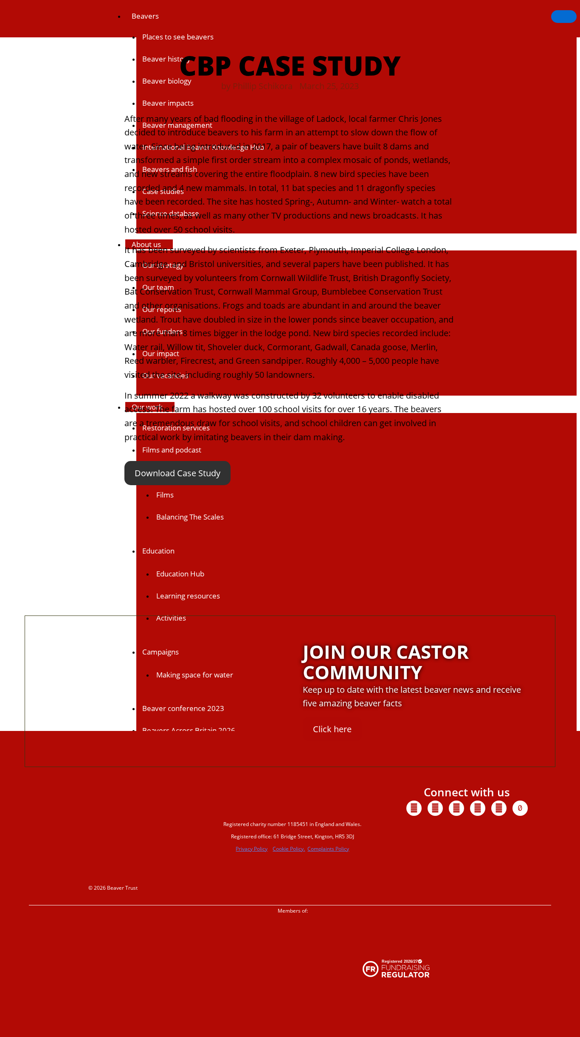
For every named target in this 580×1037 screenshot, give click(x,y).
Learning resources (188, 596)
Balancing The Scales (190, 517)
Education (158, 551)
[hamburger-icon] (564, 16)
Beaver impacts (168, 103)
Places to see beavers (178, 37)
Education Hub (180, 574)
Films (165, 495)
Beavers (145, 16)
